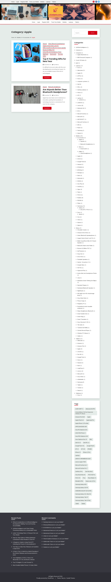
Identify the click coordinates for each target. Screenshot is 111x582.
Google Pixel (80, 161)
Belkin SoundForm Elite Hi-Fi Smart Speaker (54, 47)
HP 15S (83, 449)
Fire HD (79, 354)
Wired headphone (85, 153)
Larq (78, 278)
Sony (78, 212)
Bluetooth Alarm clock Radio (84, 245)
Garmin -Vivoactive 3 (83, 262)
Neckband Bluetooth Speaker (85, 288)
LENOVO (81, 100)
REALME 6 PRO (79, 481)
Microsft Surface (81, 113)
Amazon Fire (80, 346)
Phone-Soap (80, 301)
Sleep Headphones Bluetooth (85, 311)
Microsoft (79, 116)
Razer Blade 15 (92, 478)
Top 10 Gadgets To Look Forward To (23, 562)
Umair (44, 536)
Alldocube (80, 340)
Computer (78, 53)
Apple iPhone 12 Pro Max (81, 423)
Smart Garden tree (82, 313)
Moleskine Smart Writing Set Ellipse (87, 280)
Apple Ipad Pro (90, 420)
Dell (78, 84)
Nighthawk (45, 54)
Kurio (78, 365)
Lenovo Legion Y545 (80, 462)
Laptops (48, 1)
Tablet (79, 385)
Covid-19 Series (80, 60)
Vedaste (45, 547)
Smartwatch (53, 54)
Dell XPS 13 (86, 442)
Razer (79, 127)
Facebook (96, 2)
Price (84, 478)
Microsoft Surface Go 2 (81, 465)
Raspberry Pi (80, 303)
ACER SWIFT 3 (79, 409)
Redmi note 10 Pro (90, 481)
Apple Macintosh (81, 54)
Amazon (79, 343)
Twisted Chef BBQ (82, 327)
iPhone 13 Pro (86, 452)
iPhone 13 (77, 452)
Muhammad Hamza (48, 530)
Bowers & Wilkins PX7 (49, 49)
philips (80, 151)
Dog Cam (79, 254)
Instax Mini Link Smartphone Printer (52, 52)
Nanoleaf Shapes (82, 285)
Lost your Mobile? (59, 522)
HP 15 (77, 449)
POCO (79, 195)
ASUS (79, 159)
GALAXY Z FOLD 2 (85, 209)
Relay (78, 203)
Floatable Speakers (82, 259)
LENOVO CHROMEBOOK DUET (83, 458)
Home (13, 1)
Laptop (79, 98)
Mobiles (42, 1)
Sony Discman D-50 (82, 322)
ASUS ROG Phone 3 (80, 433)
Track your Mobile (34, 1)
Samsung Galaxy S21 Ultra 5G (83, 494)
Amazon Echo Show (82, 232)
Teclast (79, 387)
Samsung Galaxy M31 (81, 484)
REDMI (79, 200)
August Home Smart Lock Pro (51, 45)
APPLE (79, 76)
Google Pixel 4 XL (79, 446)
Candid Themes (70, 578)
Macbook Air (80, 108)
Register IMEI (24, 1)
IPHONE (79, 167)
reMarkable (80, 379)
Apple (78, 73)
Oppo (78, 189)
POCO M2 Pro (91, 474)
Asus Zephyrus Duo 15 (81, 439)
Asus (78, 78)
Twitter (99, 2)
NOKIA (79, 181)
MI (78, 111)
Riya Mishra (56, 64)
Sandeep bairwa (47, 522)
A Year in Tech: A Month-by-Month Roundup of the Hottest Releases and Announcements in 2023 (25, 553)
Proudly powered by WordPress (45, 578)
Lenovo (79, 105)
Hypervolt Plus (81, 270)
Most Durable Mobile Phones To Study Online (25, 565)
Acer (78, 67)
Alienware (80, 70)
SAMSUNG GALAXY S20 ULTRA (83, 490)
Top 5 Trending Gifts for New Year (54, 60)
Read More (47, 77)
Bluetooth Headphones (54, 86)
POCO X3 (77, 478)
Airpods (45, 43)
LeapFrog (79, 368)
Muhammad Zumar (48, 533)
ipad (77, 63)
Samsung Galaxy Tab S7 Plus (82, 500)
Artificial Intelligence (81, 47)
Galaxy (81, 208)
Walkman (78, 393)
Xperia (80, 214)
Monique (79, 172)
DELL (78, 87)
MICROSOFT (80, 119)
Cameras (78, 50)
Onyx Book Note (81, 298)
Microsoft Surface (82, 122)
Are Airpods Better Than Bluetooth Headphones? (55, 90)
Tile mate (60, 54)
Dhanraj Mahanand (48, 525)
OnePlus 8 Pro (79, 471)
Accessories (80, 137)
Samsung (79, 130)
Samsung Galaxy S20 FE (81, 487)
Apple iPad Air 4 (79, 420)
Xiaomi (79, 133)
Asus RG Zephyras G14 (81, 429)
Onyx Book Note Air (80, 474)
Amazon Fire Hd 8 (80, 417)
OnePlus (79, 186)
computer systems (82, 81)
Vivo (78, 217)
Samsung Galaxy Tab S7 (81, 497)
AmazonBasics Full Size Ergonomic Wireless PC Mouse (84, 412)
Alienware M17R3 (90, 409)
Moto (80, 147)
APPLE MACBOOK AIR (81, 426)
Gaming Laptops (81, 90)
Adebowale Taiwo (48, 541)
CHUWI (79, 351)
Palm (78, 192)
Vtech (79, 219)
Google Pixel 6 (90, 446)
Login (17, 1)
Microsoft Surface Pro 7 (81, 468)
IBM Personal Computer (83, 57)
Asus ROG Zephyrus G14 (81, 436)
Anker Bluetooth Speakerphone (56, 43)
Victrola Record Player (83, 330)
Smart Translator (81, 319)
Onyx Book (80, 376)
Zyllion (44, 56)
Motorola (79, 178)
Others (78, 228)
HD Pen (79, 267)
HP (78, 95)
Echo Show (80, 256)
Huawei (79, 164)
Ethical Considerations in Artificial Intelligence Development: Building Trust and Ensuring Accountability (25, 523)
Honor (79, 92)
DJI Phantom (80, 251)
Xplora (79, 225)
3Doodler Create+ (82, 230)
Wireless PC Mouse (82, 333)
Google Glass (80, 265)
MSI (78, 125)
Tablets (54, 1)
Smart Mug (80, 316)
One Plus (79, 184)
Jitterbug (79, 170)
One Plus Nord (88, 471)
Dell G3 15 (78, 442)
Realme (79, 197)
